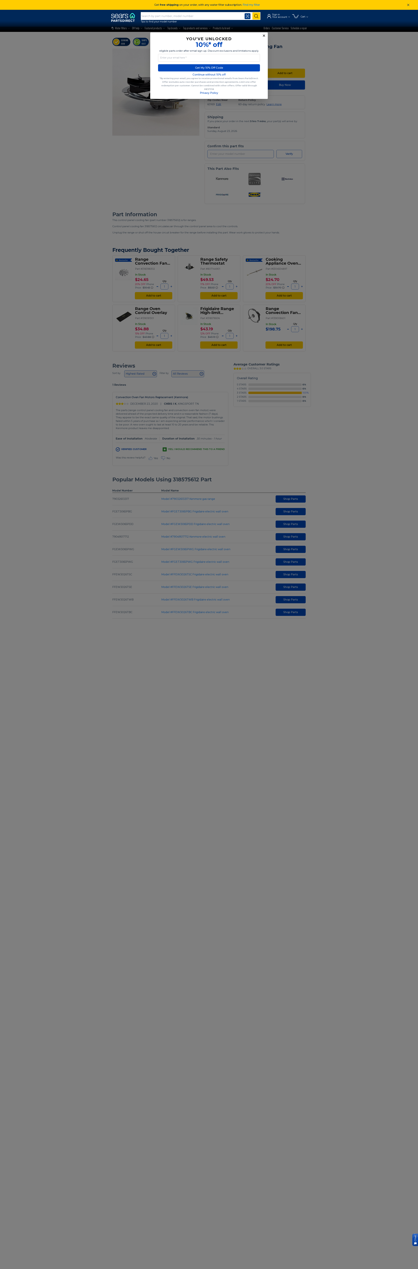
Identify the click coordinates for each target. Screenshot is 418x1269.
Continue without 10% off (209, 74)
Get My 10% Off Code (209, 67)
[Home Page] (124, 17)
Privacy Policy (209, 92)
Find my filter (251, 4)
